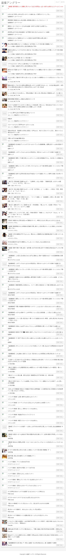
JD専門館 (10, 430)
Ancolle (10, 539)
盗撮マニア (11, 148)
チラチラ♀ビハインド (14, 464)
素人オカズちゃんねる (14, 260)
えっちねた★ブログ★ (14, 81)
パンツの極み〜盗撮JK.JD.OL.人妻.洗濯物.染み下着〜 (22, 46)
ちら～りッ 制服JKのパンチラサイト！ (18, 115)
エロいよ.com (11, 399)
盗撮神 (9, 328)
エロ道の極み (11, 364)
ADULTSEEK (11, 295)
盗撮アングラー (31, 554)
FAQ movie (11, 494)
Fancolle (10, 525)
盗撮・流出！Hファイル (14, 185)
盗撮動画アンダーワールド (15, 16)
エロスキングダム (12, 222)
